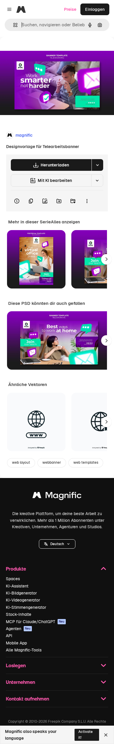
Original (37, 50)
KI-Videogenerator (23, 600)
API (9, 635)
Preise (70, 9)
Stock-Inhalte (18, 614)
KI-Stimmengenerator (26, 607)
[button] (57, 544)
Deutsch (57, 544)
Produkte (16, 569)
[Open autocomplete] (13, 25)
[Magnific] (57, 496)
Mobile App (16, 643)
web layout (21, 462)
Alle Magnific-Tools (24, 650)
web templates (85, 462)
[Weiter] (106, 259)
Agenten (18, 628)
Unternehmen (20, 682)
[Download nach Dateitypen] (97, 165)
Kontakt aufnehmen (27, 699)
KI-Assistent (17, 586)
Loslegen (16, 665)
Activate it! (85, 734)
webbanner (51, 462)
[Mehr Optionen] (87, 201)
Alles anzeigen (65, 222)
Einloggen (95, 9)
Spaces (13, 578)
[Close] (106, 734)
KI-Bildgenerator (21, 593)
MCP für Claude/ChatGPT (35, 621)
